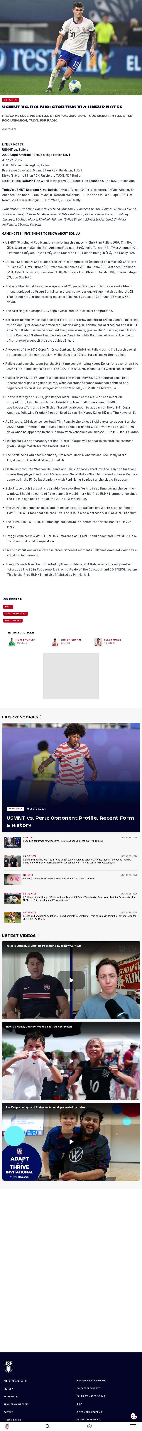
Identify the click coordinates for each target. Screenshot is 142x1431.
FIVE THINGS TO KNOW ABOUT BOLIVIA (52, 233)
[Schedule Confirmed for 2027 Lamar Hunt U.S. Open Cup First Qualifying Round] (12, 842)
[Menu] (133, 1425)
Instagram (57, 180)
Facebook (96, 180)
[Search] (47, 1426)
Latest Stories (20, 717)
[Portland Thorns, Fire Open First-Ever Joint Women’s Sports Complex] (12, 879)
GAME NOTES (12, 233)
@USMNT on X (32, 180)
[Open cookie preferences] (134, 1416)
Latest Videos (19, 936)
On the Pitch (10, 100)
